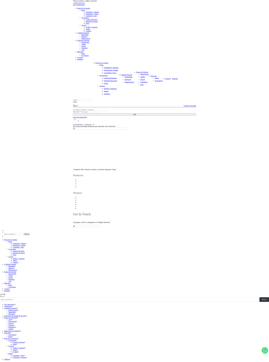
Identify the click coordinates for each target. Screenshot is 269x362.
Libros (83, 46)
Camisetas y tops (91, 16)
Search (6, 232)
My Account (8, 230)
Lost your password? (80, 117)
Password (77, 112)
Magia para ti (85, 38)
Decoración (85, 42)
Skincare (84, 37)
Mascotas (80, 52)
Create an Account (190, 106)
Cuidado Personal (83, 33)
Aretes (88, 29)
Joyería (83, 25)
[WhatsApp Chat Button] (265, 350)
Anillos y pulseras (92, 27)
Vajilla (83, 44)
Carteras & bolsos (91, 19)
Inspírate (80, 59)
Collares (88, 31)
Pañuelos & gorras (92, 21)
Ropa (83, 10)
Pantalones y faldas (92, 14)
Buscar (27, 234)
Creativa (80, 57)
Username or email (80, 110)
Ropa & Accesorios (83, 8)
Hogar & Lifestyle (83, 40)
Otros (87, 23)
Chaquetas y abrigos (92, 12)
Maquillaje (84, 35)
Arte (82, 50)
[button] (79, 3)
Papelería (84, 48)
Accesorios (85, 18)
